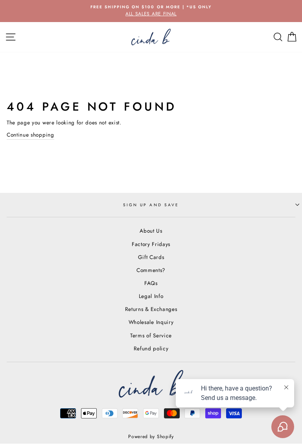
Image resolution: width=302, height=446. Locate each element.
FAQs (151, 283)
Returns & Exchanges (151, 309)
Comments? (151, 270)
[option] (151, 11)
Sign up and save (151, 205)
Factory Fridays (151, 244)
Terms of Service (151, 335)
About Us (151, 231)
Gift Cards (151, 257)
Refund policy (151, 348)
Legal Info (151, 296)
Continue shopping (30, 135)
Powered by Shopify (150, 436)
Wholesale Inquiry (151, 322)
